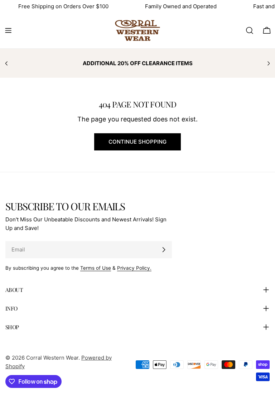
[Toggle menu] (8, 30)
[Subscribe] (163, 249)
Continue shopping (137, 141)
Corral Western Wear (52, 357)
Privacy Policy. (134, 268)
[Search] (249, 30)
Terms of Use (95, 268)
